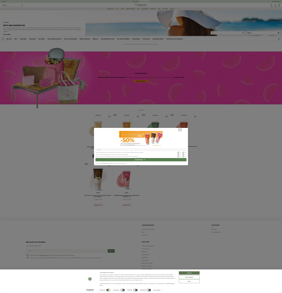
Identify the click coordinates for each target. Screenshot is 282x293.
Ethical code (145, 260)
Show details (157, 290)
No (185, 152)
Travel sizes (146, 39)
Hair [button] (138, 8)
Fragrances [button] (145, 8)
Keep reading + (7, 34)
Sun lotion (42, 39)
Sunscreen (32, 39)
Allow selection (189, 277)
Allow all (189, 273)
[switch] (123, 290)
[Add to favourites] (109, 116)
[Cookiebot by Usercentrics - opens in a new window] (90, 290)
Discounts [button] (110, 8)
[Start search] (22, 5)
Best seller (23, 39)
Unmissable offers (157, 39)
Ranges (172, 8)
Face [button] (122, 8)
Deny (189, 281)
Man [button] (159, 8)
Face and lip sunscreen (54, 39)
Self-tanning (136, 39)
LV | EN (3, 1)
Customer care (275, 1)
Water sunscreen (85, 39)
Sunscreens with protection (174, 39)
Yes (180, 152)
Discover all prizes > (141, 81)
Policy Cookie (170, 283)
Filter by (249, 33)
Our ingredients (216, 232)
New (15, 39)
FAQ (143, 232)
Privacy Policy (105, 163)
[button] (3, 38)
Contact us (145, 235)
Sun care (6, 22)
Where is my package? (148, 229)
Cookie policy (145, 254)
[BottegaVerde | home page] (141, 5)
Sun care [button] (165, 8)
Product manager (147, 266)
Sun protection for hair (107, 39)
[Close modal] (180, 129)
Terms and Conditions (148, 246)
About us (214, 229)
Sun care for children (123, 39)
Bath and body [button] (130, 8)
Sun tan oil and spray (70, 39)
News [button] (117, 8)
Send (110, 251)
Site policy (144, 251)
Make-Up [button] (153, 8)
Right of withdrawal (147, 263)
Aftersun (95, 39)
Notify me (97, 205)
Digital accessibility (147, 269)
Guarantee (145, 257)
